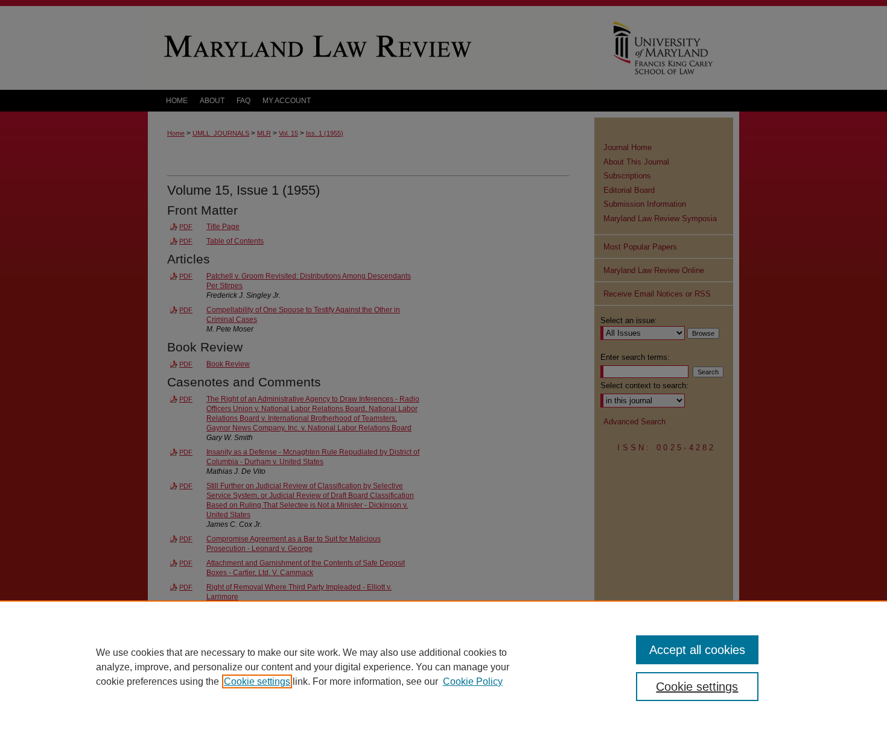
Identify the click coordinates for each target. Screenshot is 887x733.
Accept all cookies (697, 649)
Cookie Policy (473, 681)
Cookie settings (257, 681)
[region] (443, 666)
